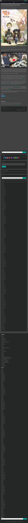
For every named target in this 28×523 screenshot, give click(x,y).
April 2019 (3, 284)
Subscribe (4, 166)
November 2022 (4, 234)
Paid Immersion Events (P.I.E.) (5, 347)
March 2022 (2, 429)
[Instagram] (8, 157)
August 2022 (2, 423)
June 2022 (3, 240)
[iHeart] (19, 157)
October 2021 (3, 435)
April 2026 (3, 186)
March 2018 (2, 485)
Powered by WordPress (14, 521)
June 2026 (3, 184)
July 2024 (3, 210)
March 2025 (2, 386)
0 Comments (12, 6)
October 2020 (3, 264)
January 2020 (2, 460)
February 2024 (4, 216)
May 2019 (3, 283)
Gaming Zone (3, 340)
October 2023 (3, 221)
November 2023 (4, 220)
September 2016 (4, 321)
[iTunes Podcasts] (11, 157)
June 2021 (3, 254)
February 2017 (4, 315)
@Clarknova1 (9, 88)
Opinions (3, 346)
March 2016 (3, 328)
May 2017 (2, 497)
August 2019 (3, 279)
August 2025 (2, 380)
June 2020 (2, 454)
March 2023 (3, 229)
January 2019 (2, 473)
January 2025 (3, 203)
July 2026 (3, 183)
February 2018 (4, 301)
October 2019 (3, 277)
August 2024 (3, 209)
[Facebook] (4, 157)
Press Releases (4, 351)
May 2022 (3, 241)
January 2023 (2, 417)
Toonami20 (3, 363)
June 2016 (2, 510)
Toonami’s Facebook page (16, 87)
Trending (3, 364)
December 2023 (3, 404)
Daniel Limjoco (8, 6)
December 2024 (4, 204)
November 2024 (4, 205)
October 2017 (3, 491)
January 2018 (3, 302)
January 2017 (3, 316)
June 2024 (3, 211)
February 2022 (4, 245)
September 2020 (4, 265)
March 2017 (3, 314)
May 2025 (3, 198)
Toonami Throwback (4, 359)
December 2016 (3, 503)
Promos (3, 352)
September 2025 (3, 379)
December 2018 (4, 289)
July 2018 (3, 295)
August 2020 (3, 266)
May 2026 (3, 185)
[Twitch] (13, 157)
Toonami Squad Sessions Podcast (6, 358)
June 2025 (3, 197)
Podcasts (3, 350)
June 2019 (3, 282)
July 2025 (3, 196)
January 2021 (3, 260)
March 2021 (3, 258)
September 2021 (4, 251)
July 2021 (3, 253)
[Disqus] (14, 121)
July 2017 (3, 309)
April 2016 (3, 327)
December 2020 (3, 447)
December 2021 (4, 247)
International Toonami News (5, 341)
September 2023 (4, 222)
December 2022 (4, 233)
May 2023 (3, 227)
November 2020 (3, 448)
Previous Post (8, 108)
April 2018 (3, 298)
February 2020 (4, 273)
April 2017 (3, 313)
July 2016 (2, 509)
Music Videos (3, 344)
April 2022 (3, 242)
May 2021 (2, 441)
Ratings (3, 353)
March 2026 (2, 373)
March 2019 (3, 285)
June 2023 (2, 411)
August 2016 (3, 322)
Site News (3, 356)
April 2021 (2, 442)
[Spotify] (15, 157)
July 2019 (2, 466)
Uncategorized (4, 365)
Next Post (20, 109)
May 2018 (3, 297)
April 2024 (3, 214)
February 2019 (3, 472)
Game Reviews (4, 339)
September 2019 (4, 278)
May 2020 (3, 270)
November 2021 (4, 248)
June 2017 (3, 310)
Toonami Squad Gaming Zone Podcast (6, 357)
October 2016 (3, 320)
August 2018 (2, 479)
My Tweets (3, 172)
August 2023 (3, 223)
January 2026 (3, 190)
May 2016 (3, 326)
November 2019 (4, 276)
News (2, 345)
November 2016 (3, 504)
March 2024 (3, 215)
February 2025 (4, 202)
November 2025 (4, 191)
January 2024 (3, 217)
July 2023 (2, 410)
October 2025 (3, 192)
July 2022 (3, 239)
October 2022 (3, 235)
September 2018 (3, 478)
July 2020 (3, 267)
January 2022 (3, 246)
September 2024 (4, 208)
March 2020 (3, 272)
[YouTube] (9, 157)
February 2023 (4, 230)
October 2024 (3, 392)
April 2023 (3, 228)
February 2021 (4, 259)
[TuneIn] (17, 157)
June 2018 (3, 296)
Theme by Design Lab (20, 521)
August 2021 (3, 252)
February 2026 (4, 189)
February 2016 (4, 329)
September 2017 (4, 307)
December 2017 (4, 303)
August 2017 (3, 308)
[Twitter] (6, 157)
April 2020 (3, 271)
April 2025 (3, 199)
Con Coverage (3, 338)
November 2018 (4, 290)
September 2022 (4, 236)
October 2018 (3, 291)
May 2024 (2, 398)
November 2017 (4, 304)
